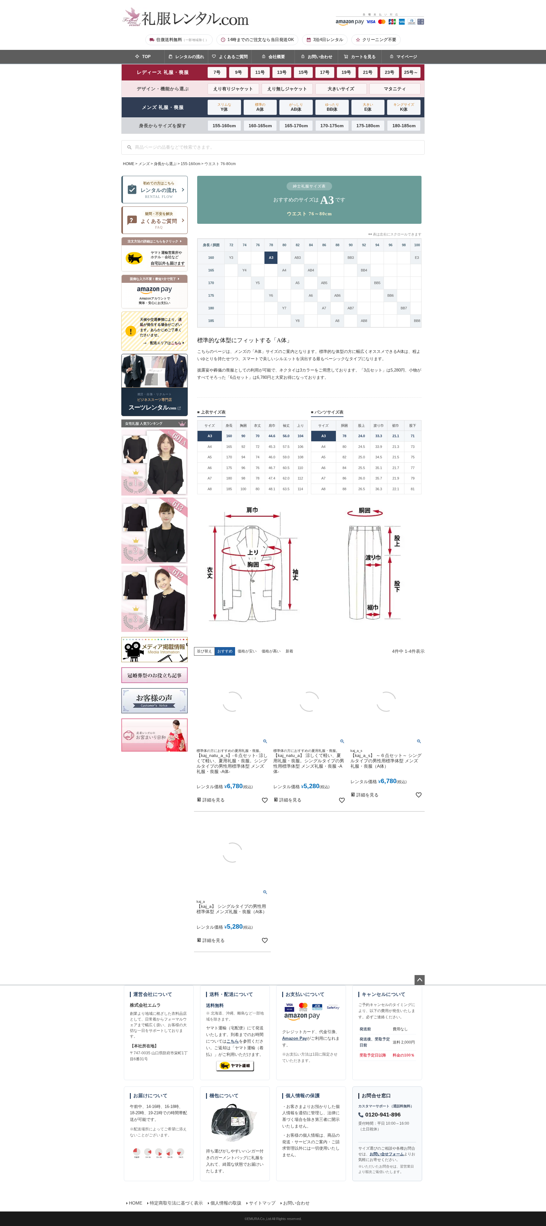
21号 (368, 72)
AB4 (311, 270)
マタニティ (395, 88)
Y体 (224, 107)
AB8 (364, 321)
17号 (325, 72)
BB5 (377, 283)
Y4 (244, 270)
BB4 (364, 270)
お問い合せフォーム (387, 1154)
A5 (297, 283)
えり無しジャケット (287, 88)
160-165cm (260, 125)
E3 (417, 257)
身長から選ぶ (165, 164)
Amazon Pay (294, 1038)
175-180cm (367, 125)
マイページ (407, 56)
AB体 (296, 107)
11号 (260, 72)
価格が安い (247, 651)
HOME (128, 164)
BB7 (404, 308)
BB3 (351, 257)
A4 (284, 270)
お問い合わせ (320, 56)
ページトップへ (420, 980)
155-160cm (224, 125)
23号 (389, 72)
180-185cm (404, 125)
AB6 (337, 295)
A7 (324, 308)
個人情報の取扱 (225, 1202)
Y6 (271, 295)
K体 (403, 107)
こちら (233, 1041)
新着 (289, 651)
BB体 (332, 107)
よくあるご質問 (233, 56)
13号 (282, 72)
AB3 (297, 257)
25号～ (411, 72)
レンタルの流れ (189, 56)
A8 (337, 321)
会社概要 (277, 56)
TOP (146, 56)
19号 (346, 72)
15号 (303, 72)
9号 (238, 72)
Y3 (231, 257)
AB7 (351, 308)
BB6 (390, 295)
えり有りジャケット (233, 88)
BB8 (417, 321)
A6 (311, 295)
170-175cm (331, 125)
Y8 (297, 321)
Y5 (258, 283)
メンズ (144, 164)
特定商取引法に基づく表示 (176, 1202)
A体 (260, 107)
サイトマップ (262, 1202)
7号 (217, 72)
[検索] (129, 147)
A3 (271, 257)
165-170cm (296, 125)
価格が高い (271, 651)
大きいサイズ (341, 88)
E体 (368, 107)
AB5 (324, 283)
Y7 (284, 308)
